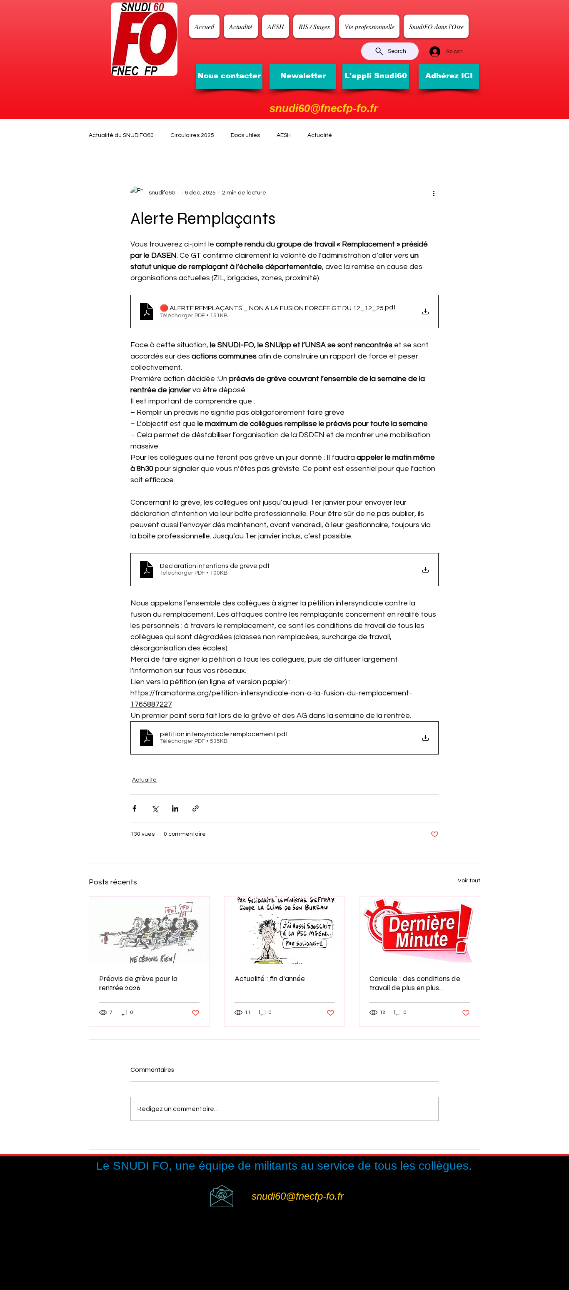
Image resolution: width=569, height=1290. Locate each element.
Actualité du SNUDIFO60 (121, 135)
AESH (284, 135)
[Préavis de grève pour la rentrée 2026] (149, 930)
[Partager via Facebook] (134, 808)
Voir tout (469, 881)
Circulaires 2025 (192, 135)
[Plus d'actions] (434, 193)
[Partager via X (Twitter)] (155, 808)
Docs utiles (245, 135)
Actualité (319, 135)
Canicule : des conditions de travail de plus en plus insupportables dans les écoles (419, 983)
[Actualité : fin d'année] (285, 930)
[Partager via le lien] (196, 808)
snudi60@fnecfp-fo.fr (324, 108)
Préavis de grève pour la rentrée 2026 (138, 983)
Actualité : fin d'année (270, 978)
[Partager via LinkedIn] (175, 808)
